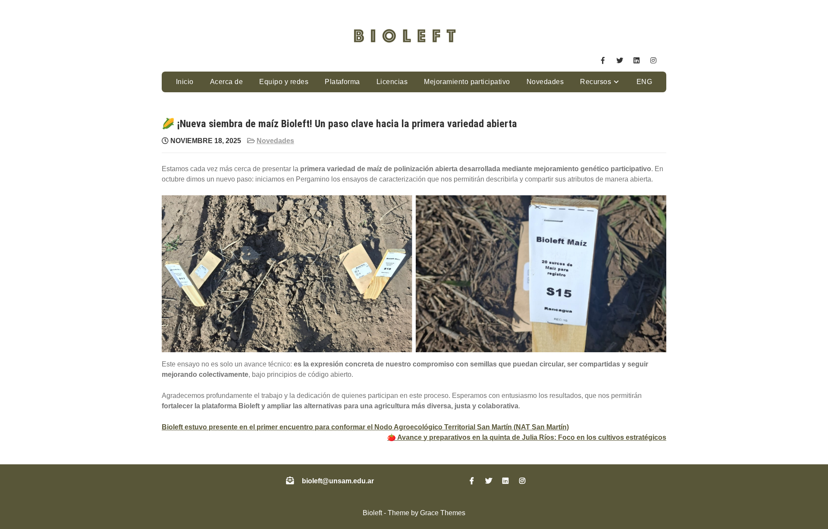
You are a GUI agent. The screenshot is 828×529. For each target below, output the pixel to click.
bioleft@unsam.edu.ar (338, 481)
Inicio (185, 81)
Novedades (545, 81)
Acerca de (226, 81)
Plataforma (342, 81)
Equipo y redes (283, 81)
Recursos (595, 81)
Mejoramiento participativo (467, 81)
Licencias (392, 81)
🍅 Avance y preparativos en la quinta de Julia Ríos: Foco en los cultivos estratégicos (526, 437)
